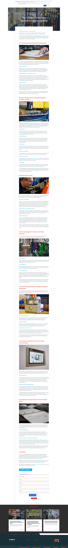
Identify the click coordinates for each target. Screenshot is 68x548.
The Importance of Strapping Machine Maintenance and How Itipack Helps (51, 522)
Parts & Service (27, 534)
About (10, 534)
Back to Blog (22, 476)
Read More (21, 529)
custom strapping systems (39, 460)
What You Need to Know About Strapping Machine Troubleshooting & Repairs (16, 522)
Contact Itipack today (35, 464)
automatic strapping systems (24, 474)
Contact (37, 534)
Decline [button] (48, 5)
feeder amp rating (33, 164)
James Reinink (25, 31)
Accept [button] (45, 5)
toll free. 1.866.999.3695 (28, 540)
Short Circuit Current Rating (36, 158)
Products (21, 534)
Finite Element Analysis (27, 68)
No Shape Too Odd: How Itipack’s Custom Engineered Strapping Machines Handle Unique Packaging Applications (33, 523)
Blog (33, 534)
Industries (15, 534)
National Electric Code (41, 159)
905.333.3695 (27, 539)
